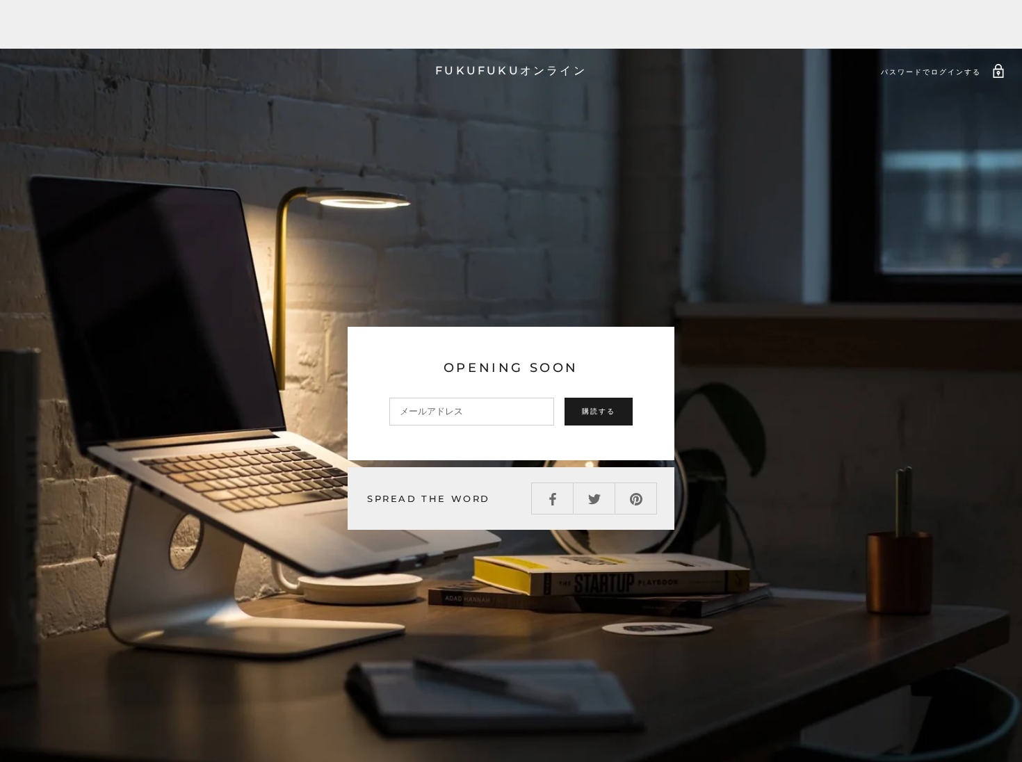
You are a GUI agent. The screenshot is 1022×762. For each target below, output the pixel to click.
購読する (598, 411)
